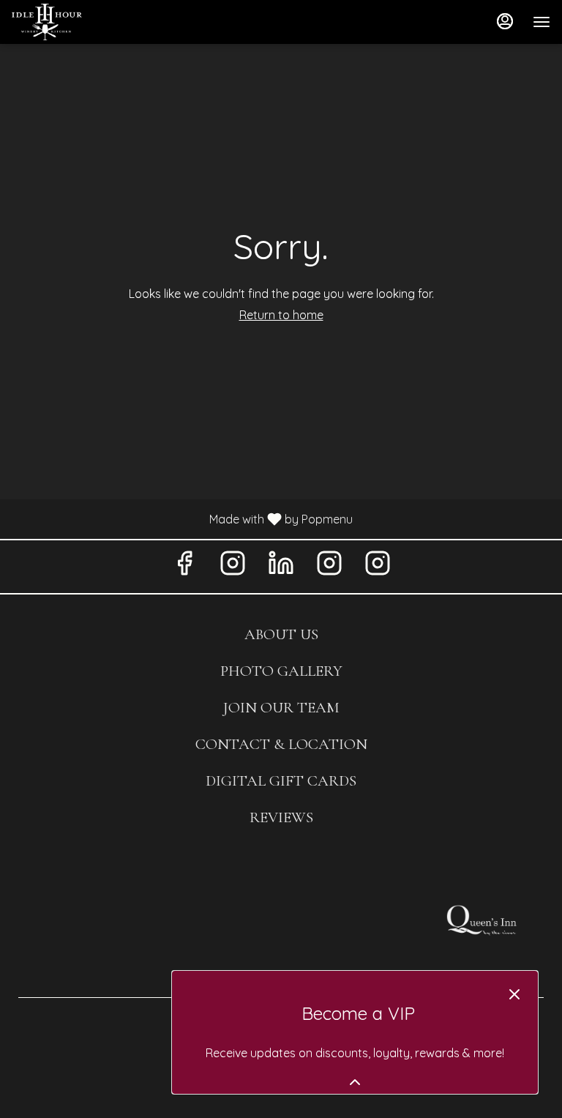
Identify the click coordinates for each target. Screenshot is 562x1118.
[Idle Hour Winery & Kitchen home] (77, 22)
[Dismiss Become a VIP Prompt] (514, 994)
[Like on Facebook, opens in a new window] (184, 566)
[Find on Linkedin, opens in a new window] (281, 566)
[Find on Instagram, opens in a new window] (233, 566)
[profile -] (505, 21)
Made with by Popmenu (182, 518)
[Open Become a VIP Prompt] (355, 1082)
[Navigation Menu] (541, 22)
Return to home (281, 315)
